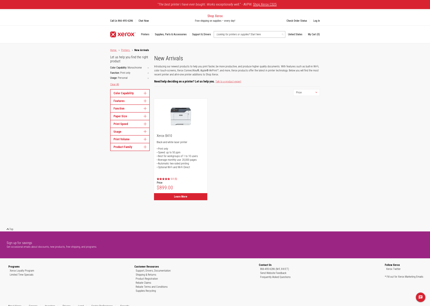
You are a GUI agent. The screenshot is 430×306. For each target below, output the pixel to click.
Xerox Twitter (393, 269)
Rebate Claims (143, 282)
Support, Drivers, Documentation (153, 270)
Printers (125, 50)
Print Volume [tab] (122, 139)
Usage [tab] (117, 131)
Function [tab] (119, 108)
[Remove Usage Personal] (148, 78)
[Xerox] (123, 34)
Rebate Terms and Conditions (152, 286)
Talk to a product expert (228, 81)
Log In (316, 20)
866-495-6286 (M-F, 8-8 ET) (274, 269)
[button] (296, 34)
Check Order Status (297, 20)
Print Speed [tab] (121, 124)
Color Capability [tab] (124, 93)
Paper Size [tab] (120, 116)
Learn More (180, 196)
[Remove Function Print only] (148, 73)
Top (11, 229)
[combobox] (249, 34)
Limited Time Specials (21, 274)
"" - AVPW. (217, 4)
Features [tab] (119, 101)
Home (113, 50)
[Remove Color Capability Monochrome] (148, 68)
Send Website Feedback (273, 273)
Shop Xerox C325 (265, 4)
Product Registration (147, 278)
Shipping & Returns (146, 274)
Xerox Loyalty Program (22, 270)
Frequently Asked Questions (275, 277)
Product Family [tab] (123, 147)
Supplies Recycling (146, 290)
